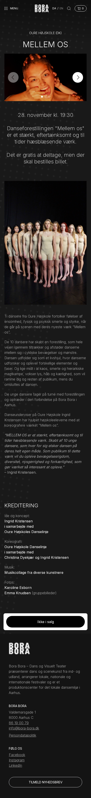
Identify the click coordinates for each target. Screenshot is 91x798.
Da (54, 8)
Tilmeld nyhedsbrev (46, 782)
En (61, 8)
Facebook (17, 755)
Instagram (17, 760)
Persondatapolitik (22, 735)
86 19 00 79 (19, 723)
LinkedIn (15, 765)
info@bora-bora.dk (24, 728)
